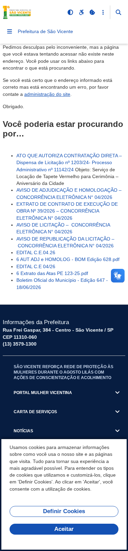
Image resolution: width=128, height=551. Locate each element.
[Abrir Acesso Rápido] (103, 12)
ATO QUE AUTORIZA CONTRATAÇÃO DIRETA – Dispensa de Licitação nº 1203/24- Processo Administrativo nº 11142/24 (69, 162)
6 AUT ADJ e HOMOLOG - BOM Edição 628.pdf (67, 259)
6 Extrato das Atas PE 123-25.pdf (52, 273)
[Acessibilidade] (81, 12)
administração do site (47, 94)
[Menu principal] (9, 31)
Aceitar (64, 529)
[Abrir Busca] (118, 12)
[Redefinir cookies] (92, 12)
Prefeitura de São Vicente (45, 31)
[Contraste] (70, 12)
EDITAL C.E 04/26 (35, 266)
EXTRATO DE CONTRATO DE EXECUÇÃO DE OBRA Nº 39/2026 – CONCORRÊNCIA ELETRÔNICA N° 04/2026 (67, 211)
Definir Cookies (64, 511)
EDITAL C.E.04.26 (35, 252)
